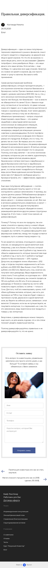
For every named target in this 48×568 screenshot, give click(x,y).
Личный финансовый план (14, 515)
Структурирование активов (14, 523)
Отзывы (6, 538)
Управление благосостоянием (15, 519)
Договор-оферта (11, 500)
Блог (3, 32)
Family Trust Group (8, 3)
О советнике (8, 535)
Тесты (5, 542)
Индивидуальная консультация (15, 511)
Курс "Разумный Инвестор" (14, 546)
